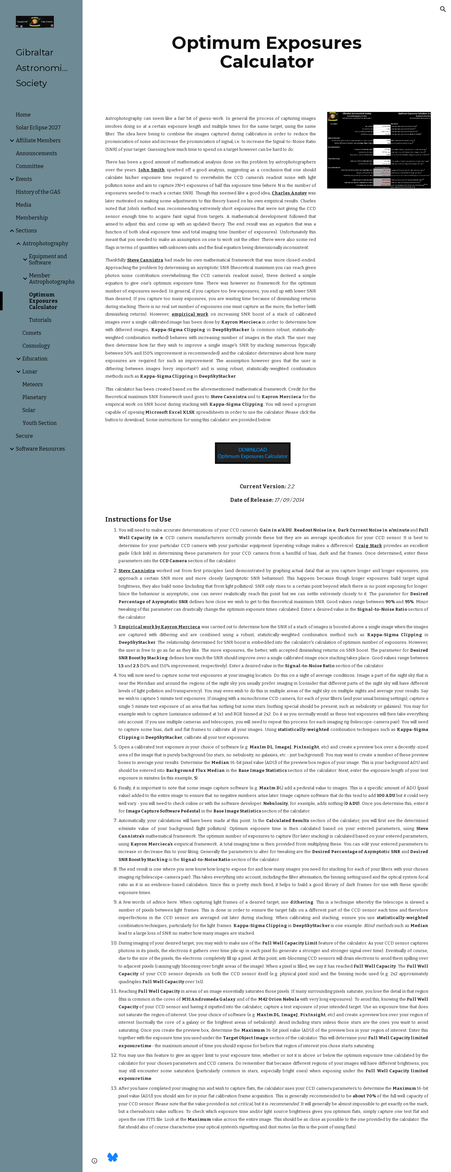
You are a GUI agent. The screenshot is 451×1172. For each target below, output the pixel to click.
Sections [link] (26, 230)
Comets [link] (31, 333)
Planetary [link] (34, 397)
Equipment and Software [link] (48, 259)
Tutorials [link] (40, 320)
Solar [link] (28, 410)
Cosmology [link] (36, 346)
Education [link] (35, 359)
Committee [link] (30, 166)
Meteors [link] (32, 384)
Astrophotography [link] (45, 243)
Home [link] (23, 115)
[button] (443, 9)
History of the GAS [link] (38, 192)
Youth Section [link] (39, 423)
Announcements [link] (36, 153)
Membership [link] (32, 218)
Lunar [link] (29, 371)
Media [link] (23, 205)
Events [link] (24, 179)
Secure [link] (24, 436)
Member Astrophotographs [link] (52, 278)
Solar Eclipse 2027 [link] (38, 127)
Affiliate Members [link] (38, 140)
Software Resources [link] (40, 449)
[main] (267, 52)
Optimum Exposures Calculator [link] (43, 301)
